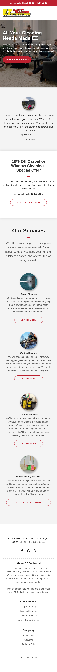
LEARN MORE (28, 320)
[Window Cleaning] (28, 342)
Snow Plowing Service (28, 620)
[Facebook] (22, 550)
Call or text (28, 2)
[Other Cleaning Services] (28, 465)
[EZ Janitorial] (17, 13)
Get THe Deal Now (28, 202)
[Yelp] (35, 550)
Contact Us (28, 635)
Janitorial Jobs (28, 644)
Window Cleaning (28, 611)
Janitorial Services (28, 615)
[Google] (28, 550)
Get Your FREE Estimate (17, 59)
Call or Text (32, 542)
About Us (28, 640)
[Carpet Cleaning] (28, 283)
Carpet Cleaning (28, 607)
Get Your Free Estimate (28, 502)
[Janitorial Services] (28, 403)
